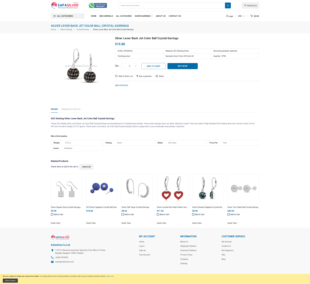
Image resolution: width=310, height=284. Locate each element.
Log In (141, 246)
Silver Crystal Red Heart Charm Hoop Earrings (176, 207)
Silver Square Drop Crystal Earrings (66, 207)
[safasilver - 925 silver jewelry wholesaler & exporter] (65, 5)
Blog (223, 259)
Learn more (110, 276)
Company (184, 259)
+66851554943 (61, 257)
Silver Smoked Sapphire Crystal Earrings (209, 207)
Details (54, 109)
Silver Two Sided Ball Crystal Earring (242, 207)
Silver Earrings (66, 29)
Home (53, 29)
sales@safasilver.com (64, 262)
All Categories (228, 250)
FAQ (223, 255)
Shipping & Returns (71, 109)
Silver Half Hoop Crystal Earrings (135, 207)
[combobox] (174, 5)
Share (161, 76)
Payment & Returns (188, 250)
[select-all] (86, 166)
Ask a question (145, 76)
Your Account (144, 255)
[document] (155, 279)
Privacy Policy (186, 255)
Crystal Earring (83, 29)
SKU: (117, 85)
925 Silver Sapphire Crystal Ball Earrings (103, 207)
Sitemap (183, 263)
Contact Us (226, 246)
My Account (227, 242)
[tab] (54, 109)
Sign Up (142, 250)
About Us (184, 242)
